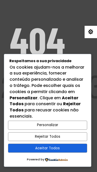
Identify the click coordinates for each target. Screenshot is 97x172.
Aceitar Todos (47, 148)
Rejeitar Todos (47, 136)
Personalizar (47, 124)
